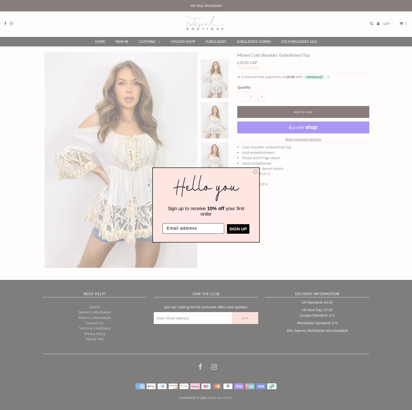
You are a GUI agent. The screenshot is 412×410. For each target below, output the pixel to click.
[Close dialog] (255, 171)
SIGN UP (238, 229)
